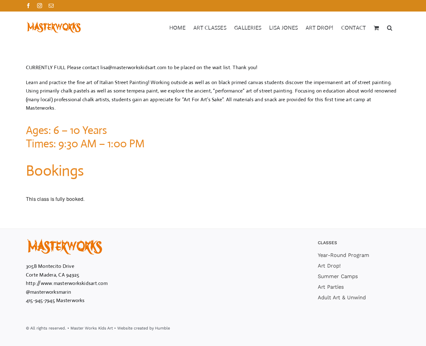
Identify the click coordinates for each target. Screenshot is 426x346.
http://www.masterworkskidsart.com (67, 283)
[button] (389, 27)
